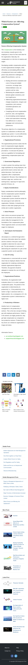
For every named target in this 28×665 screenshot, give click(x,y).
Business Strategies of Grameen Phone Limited (14, 497)
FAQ (17, 647)
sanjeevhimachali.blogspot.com (15, 338)
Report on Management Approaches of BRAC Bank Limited (13, 482)
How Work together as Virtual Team (12, 456)
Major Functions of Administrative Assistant (14, 493)
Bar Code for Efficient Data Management (14, 489)
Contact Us (7, 651)
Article (5, 27)
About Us (7, 647)
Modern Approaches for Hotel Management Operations (14, 451)
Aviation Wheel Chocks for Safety (12, 459)
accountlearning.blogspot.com (14, 336)
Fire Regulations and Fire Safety (12, 462)
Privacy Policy (20, 651)
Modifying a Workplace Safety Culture (13, 486)
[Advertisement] (14, 357)
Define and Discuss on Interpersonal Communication (13, 466)
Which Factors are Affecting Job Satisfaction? (12, 502)
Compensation (8, 50)
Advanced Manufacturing (10, 470)
